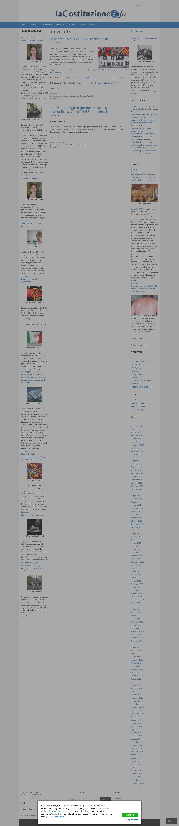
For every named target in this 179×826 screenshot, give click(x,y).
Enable (130, 815)
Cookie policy (59, 817)
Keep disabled (132, 820)
